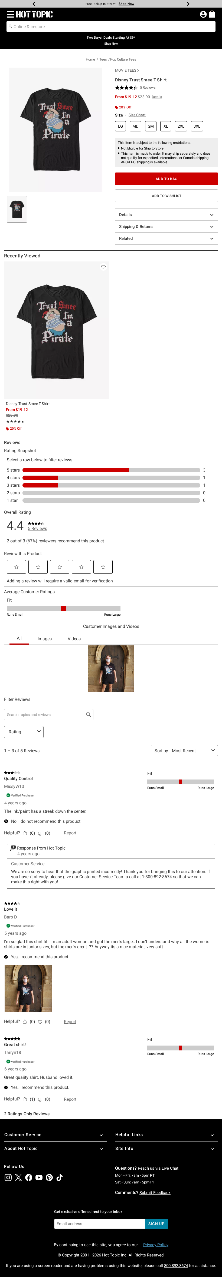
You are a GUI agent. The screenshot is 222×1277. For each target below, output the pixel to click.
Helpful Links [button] (129, 1134)
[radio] (120, 126)
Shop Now (126, 4)
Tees (103, 59)
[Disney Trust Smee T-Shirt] (56, 330)
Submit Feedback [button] (155, 1192)
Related (126, 238)
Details (125, 214)
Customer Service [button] (23, 1134)
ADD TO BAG (167, 179)
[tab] (17, 209)
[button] (9, 14)
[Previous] (34, 4)
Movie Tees (125, 70)
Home (90, 59)
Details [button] (157, 97)
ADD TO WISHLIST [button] (166, 196)
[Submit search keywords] (10, 26)
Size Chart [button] (137, 115)
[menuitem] (212, 14)
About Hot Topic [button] (21, 1148)
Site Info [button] (124, 1148)
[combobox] (111, 26)
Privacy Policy (155, 1244)
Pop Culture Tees (123, 59)
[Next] (188, 4)
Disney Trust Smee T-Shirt (28, 404)
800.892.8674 (176, 1265)
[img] (8, 1177)
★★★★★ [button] (14, 421)
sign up (156, 1224)
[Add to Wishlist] (103, 267)
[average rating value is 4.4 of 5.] (127, 88)
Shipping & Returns (136, 226)
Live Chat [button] (170, 1168)
